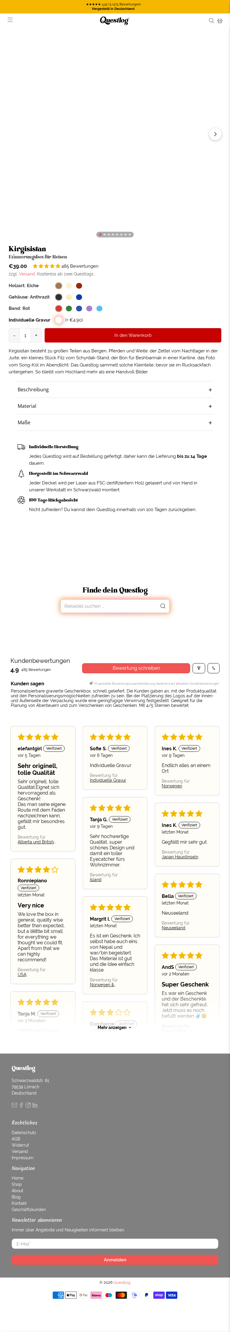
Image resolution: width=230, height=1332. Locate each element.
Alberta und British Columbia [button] (36, 841)
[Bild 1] (105, 235)
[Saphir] (79, 297)
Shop (17, 1184)
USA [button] (22, 974)
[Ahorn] (68, 285)
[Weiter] (215, 134)
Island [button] (96, 879)
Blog (16, 1197)
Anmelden (115, 1259)
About (17, 1190)
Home (17, 1178)
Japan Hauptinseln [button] (180, 856)
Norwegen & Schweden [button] (102, 984)
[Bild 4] (117, 235)
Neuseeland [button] (174, 927)
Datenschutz (24, 1132)
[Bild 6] (126, 235)
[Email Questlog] (14, 1106)
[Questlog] (115, 20)
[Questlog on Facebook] (21, 1106)
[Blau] (79, 308)
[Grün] (68, 308)
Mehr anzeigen (112, 1027)
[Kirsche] (79, 285)
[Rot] (58, 308)
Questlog (122, 1282)
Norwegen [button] (172, 786)
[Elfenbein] (68, 297)
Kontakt (19, 1203)
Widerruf (20, 1145)
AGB (16, 1138)
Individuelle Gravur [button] (108, 780)
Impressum (23, 1157)
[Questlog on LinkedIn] (35, 1106)
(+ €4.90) (74, 319)
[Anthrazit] (58, 297)
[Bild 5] (121, 235)
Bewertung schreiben (136, 668)
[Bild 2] (109, 235)
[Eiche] (58, 285)
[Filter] (199, 668)
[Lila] (89, 308)
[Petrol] (99, 308)
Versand (27, 274)
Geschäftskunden (29, 1209)
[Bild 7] (130, 235)
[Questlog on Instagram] (28, 1106)
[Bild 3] (113, 235)
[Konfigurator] (100, 234)
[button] (47, 266)
